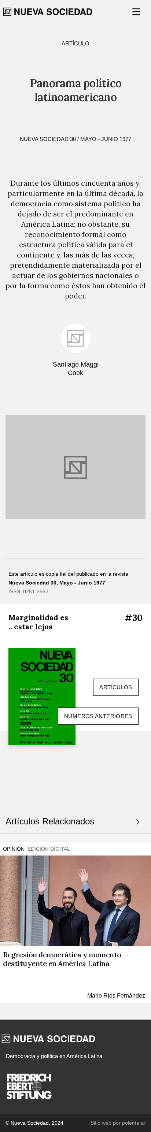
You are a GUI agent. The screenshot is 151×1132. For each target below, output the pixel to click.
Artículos (115, 687)
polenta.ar (134, 1123)
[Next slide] (137, 821)
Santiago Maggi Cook (76, 368)
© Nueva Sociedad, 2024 (34, 1123)
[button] (137, 11)
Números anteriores (98, 716)
